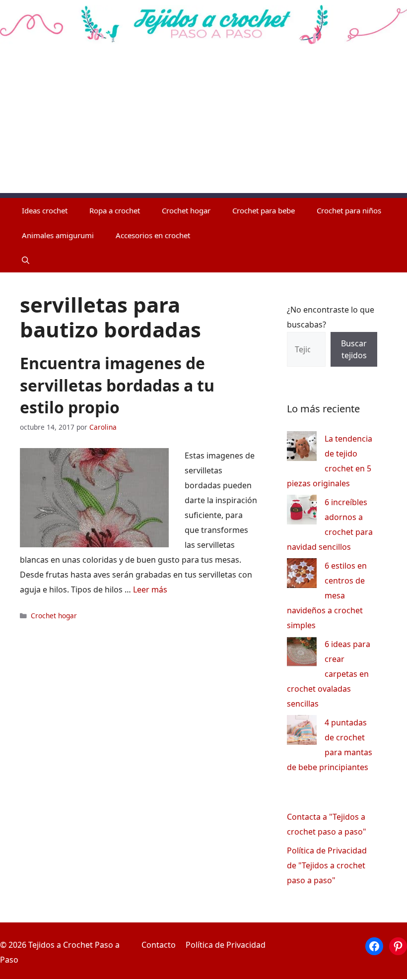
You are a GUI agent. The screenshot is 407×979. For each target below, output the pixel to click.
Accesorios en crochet (153, 235)
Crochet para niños (349, 210)
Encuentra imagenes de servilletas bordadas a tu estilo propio (117, 385)
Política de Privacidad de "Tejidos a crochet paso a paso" (327, 865)
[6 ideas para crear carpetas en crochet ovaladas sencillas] (302, 654)
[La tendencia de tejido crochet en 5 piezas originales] (302, 448)
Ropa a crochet (114, 210)
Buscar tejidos (354, 349)
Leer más (150, 589)
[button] (25, 260)
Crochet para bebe (263, 210)
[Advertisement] (203, 123)
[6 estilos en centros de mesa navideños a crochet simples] (302, 575)
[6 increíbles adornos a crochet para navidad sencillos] (302, 512)
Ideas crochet (45, 210)
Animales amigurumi (58, 235)
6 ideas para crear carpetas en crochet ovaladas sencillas (328, 674)
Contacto (158, 944)
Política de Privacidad (226, 944)
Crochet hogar (186, 210)
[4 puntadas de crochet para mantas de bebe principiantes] (302, 732)
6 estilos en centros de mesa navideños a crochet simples (327, 595)
